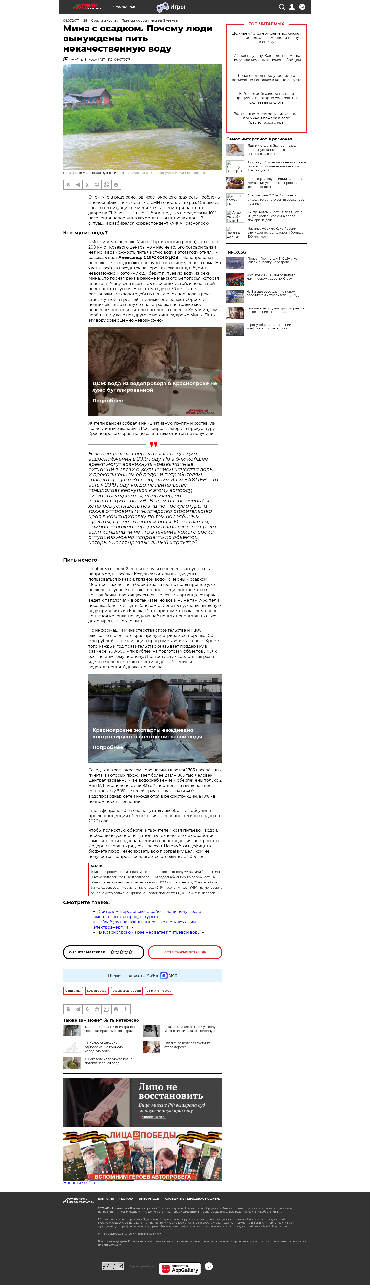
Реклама (126, 1198)
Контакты (106, 1198)
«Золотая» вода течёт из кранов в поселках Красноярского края (111, 1029)
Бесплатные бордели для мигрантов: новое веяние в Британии (275, 310)
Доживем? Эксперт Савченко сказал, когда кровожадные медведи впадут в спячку (266, 37)
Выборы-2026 (149, 1198)
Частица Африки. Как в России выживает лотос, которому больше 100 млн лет (275, 232)
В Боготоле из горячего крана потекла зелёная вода (108, 1061)
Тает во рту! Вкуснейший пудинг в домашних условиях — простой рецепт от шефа (275, 183)
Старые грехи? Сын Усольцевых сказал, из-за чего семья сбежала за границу (276, 199)
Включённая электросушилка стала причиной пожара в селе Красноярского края (267, 118)
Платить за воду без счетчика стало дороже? (187, 1045)
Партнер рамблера (142, 1266)
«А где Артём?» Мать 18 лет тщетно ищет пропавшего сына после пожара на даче (275, 216)
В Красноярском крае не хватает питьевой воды (150, 932)
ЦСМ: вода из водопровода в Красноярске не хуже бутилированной (154, 386)
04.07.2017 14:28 (75, 20)
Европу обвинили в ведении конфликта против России (268, 326)
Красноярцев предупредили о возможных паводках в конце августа (266, 78)
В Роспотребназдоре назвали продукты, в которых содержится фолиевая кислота (267, 98)
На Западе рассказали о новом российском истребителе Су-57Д (272, 293)
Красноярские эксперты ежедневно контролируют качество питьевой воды (147, 733)
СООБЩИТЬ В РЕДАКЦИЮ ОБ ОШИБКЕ (192, 1198)
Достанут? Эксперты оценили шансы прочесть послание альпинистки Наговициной (277, 166)
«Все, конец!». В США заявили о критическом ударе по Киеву (271, 276)
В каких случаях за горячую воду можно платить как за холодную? (190, 1029)
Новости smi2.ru (80, 1182)
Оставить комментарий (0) (185, 952)
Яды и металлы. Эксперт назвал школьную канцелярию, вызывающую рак (273, 150)
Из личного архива (190, 173)
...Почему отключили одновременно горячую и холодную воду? (105, 1047)
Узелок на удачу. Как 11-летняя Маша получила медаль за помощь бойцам (267, 58)
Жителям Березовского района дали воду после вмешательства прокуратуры (147, 914)
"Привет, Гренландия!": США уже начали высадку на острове (271, 260)
